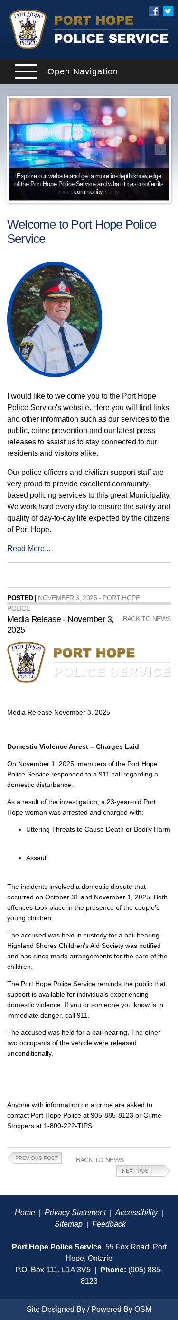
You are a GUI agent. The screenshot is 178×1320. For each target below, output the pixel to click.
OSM (142, 1309)
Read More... (28, 548)
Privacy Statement (75, 1213)
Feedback (109, 1224)
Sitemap (69, 1224)
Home (25, 1213)
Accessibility (136, 1213)
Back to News (100, 1160)
